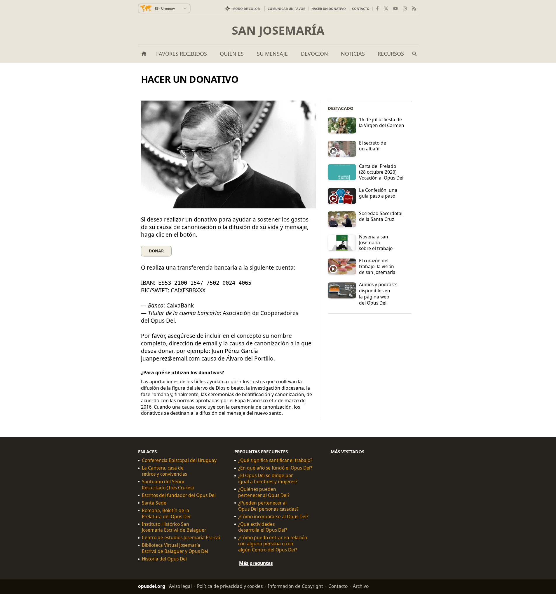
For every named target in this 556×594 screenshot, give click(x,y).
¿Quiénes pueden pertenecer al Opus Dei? (264, 492)
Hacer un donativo (328, 8)
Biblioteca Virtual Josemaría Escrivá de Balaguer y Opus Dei (175, 548)
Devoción (314, 53)
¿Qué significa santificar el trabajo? (275, 460)
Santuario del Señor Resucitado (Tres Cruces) (168, 485)
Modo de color (246, 8)
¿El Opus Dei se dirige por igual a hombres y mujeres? (267, 478)
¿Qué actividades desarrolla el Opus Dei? (262, 527)
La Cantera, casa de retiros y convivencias (164, 471)
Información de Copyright (295, 586)
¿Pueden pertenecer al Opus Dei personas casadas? (268, 506)
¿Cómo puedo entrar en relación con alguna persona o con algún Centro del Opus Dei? (272, 544)
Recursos (391, 53)
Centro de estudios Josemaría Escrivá (181, 538)
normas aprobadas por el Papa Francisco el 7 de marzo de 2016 (223, 403)
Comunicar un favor (286, 8)
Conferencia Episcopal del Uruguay (179, 460)
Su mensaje (272, 53)
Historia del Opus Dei (164, 559)
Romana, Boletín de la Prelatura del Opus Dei (166, 513)
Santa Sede (154, 503)
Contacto (360, 8)
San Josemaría (278, 30)
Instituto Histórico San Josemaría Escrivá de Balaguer (174, 527)
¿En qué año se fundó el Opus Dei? (275, 468)
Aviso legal (180, 586)
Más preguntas (256, 563)
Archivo (361, 586)
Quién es (232, 53)
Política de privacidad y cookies (230, 586)
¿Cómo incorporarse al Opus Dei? (273, 517)
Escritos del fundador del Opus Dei (179, 495)
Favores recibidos (181, 53)
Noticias (353, 53)
